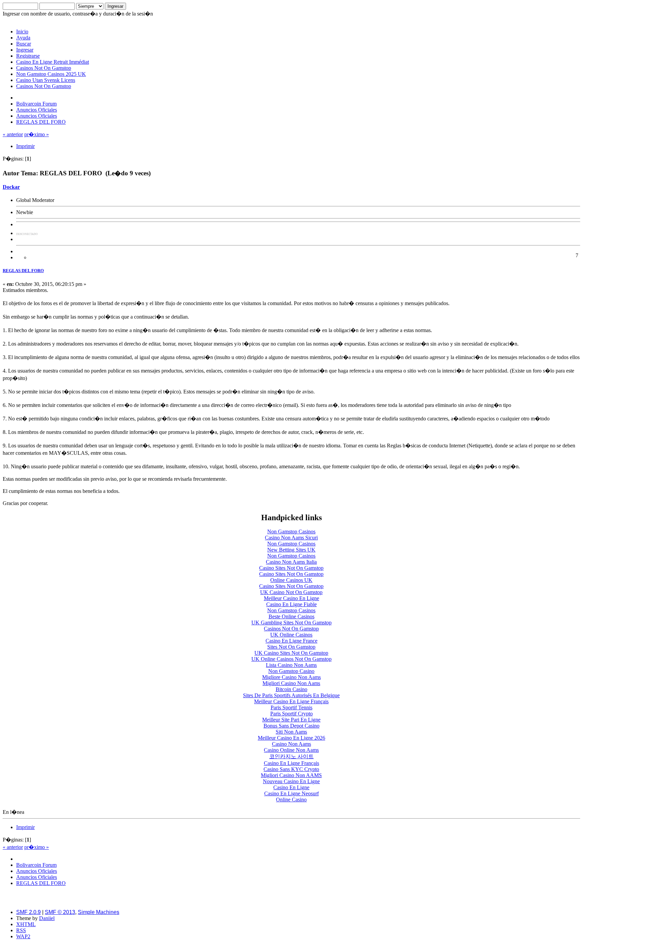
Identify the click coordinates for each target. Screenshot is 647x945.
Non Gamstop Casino (291, 671)
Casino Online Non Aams (291, 750)
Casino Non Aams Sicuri (291, 537)
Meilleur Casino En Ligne (291, 598)
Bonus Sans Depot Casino (291, 726)
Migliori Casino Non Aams (291, 683)
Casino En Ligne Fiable (291, 604)
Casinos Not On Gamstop (43, 68)
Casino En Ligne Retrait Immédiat (52, 62)
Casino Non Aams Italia (291, 562)
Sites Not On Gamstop (291, 647)
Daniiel (47, 918)
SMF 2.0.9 (28, 912)
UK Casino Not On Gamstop (291, 592)
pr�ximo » (36, 134)
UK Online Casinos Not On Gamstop (291, 659)
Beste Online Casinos (291, 616)
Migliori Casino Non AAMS (291, 775)
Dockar (11, 187)
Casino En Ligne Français (291, 763)
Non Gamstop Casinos (291, 531)
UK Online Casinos (291, 635)
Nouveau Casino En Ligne (291, 781)
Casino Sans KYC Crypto (291, 769)
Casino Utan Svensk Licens (45, 80)
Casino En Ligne (291, 787)
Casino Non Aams (291, 744)
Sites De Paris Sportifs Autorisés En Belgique (291, 695)
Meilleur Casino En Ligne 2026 (291, 738)
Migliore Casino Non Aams (291, 677)
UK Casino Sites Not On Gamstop (291, 653)
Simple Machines (98, 912)
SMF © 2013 (60, 912)
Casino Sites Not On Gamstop (291, 568)
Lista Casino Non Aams (291, 665)
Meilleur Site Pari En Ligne (291, 719)
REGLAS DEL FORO (23, 270)
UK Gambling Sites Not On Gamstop (291, 622)
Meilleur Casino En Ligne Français (291, 701)
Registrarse (28, 56)
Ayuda (23, 37)
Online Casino (291, 799)
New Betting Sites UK (291, 550)
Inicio (22, 31)
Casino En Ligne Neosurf (291, 793)
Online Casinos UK (291, 580)
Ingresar (24, 50)
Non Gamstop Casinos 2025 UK (51, 74)
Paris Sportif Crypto (291, 713)
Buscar (23, 44)
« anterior (13, 134)
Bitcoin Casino (291, 689)
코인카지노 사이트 (291, 756)
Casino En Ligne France (291, 641)
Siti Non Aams (291, 732)
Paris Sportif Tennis (291, 707)
